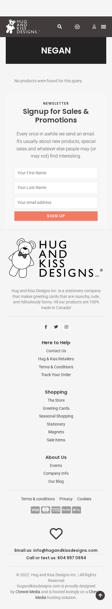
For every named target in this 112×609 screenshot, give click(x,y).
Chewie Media (28, 591)
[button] (59, 26)
